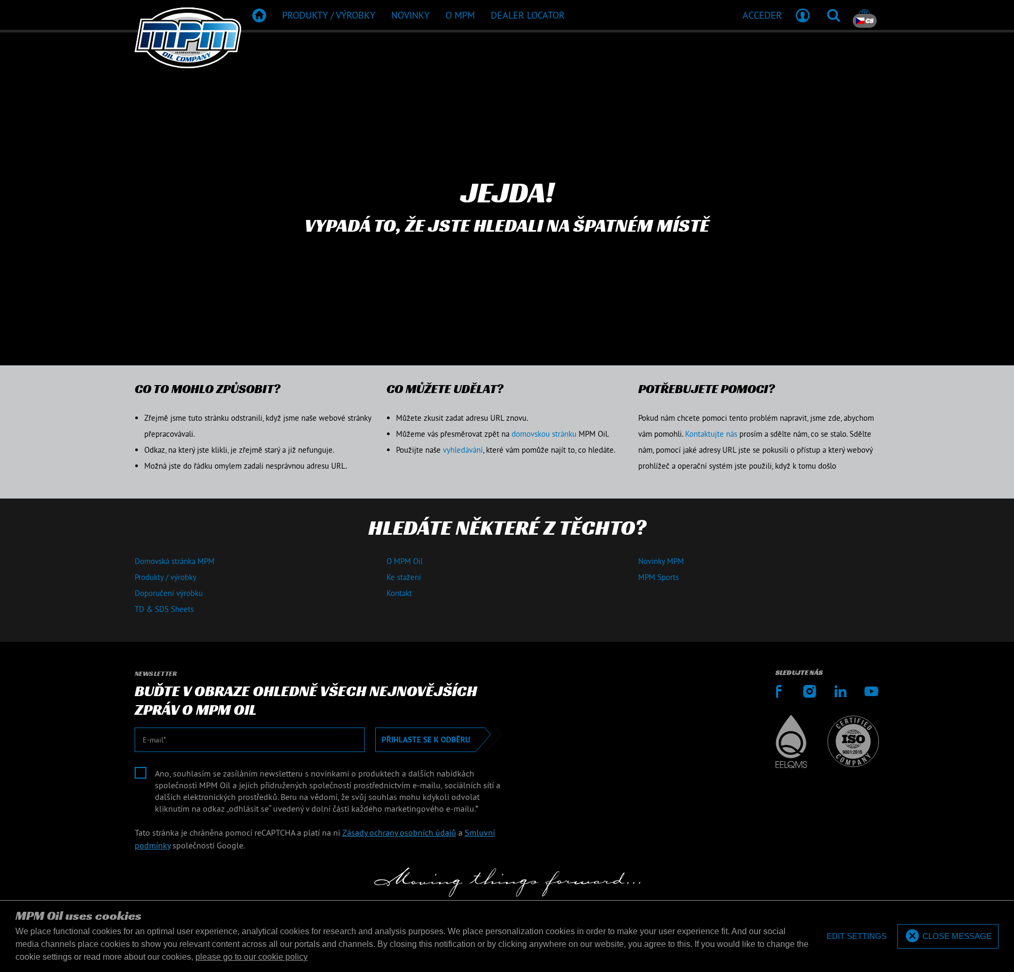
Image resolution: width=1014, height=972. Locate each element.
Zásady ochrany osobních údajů (399, 832)
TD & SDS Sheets (164, 609)
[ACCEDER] (802, 15)
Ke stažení (403, 577)
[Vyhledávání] (833, 15)
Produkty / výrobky (165, 577)
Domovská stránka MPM (175, 561)
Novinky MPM (661, 561)
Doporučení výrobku (169, 593)
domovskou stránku (544, 434)
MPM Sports (658, 577)
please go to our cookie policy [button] (251, 956)
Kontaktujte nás (711, 434)
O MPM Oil (404, 561)
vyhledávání (463, 450)
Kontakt (399, 593)
